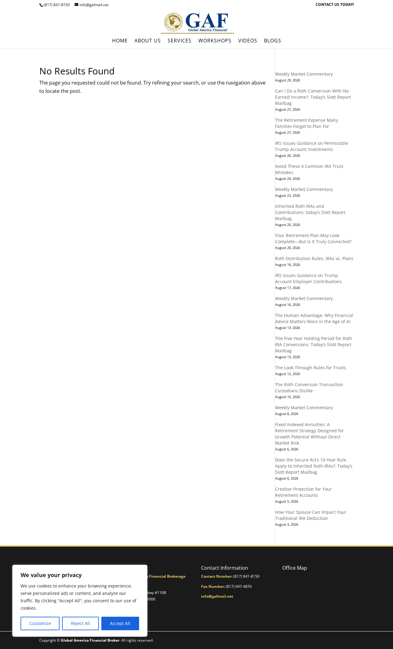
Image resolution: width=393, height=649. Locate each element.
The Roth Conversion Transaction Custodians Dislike (309, 388)
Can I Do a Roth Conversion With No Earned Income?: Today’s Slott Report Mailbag (313, 97)
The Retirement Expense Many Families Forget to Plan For (306, 123)
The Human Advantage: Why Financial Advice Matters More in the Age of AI (314, 318)
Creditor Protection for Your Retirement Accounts (303, 492)
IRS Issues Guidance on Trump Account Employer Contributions (308, 278)
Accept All (120, 623)
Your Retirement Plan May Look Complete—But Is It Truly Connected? (313, 238)
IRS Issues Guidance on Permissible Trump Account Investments (311, 146)
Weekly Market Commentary (304, 74)
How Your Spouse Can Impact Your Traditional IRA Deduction (310, 515)
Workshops (215, 41)
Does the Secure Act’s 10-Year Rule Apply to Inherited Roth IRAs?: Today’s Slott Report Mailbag (313, 466)
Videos (247, 41)
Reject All (80, 623)
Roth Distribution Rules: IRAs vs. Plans (314, 258)
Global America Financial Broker (90, 640)
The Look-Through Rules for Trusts (310, 367)
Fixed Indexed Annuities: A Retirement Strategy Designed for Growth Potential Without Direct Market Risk (309, 433)
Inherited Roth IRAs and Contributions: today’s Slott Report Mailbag (310, 212)
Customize (40, 623)
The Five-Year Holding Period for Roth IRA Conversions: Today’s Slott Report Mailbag (313, 344)
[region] (79, 601)
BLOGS (272, 41)
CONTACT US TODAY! (335, 5)
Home (120, 41)
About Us (147, 41)
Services (180, 41)
